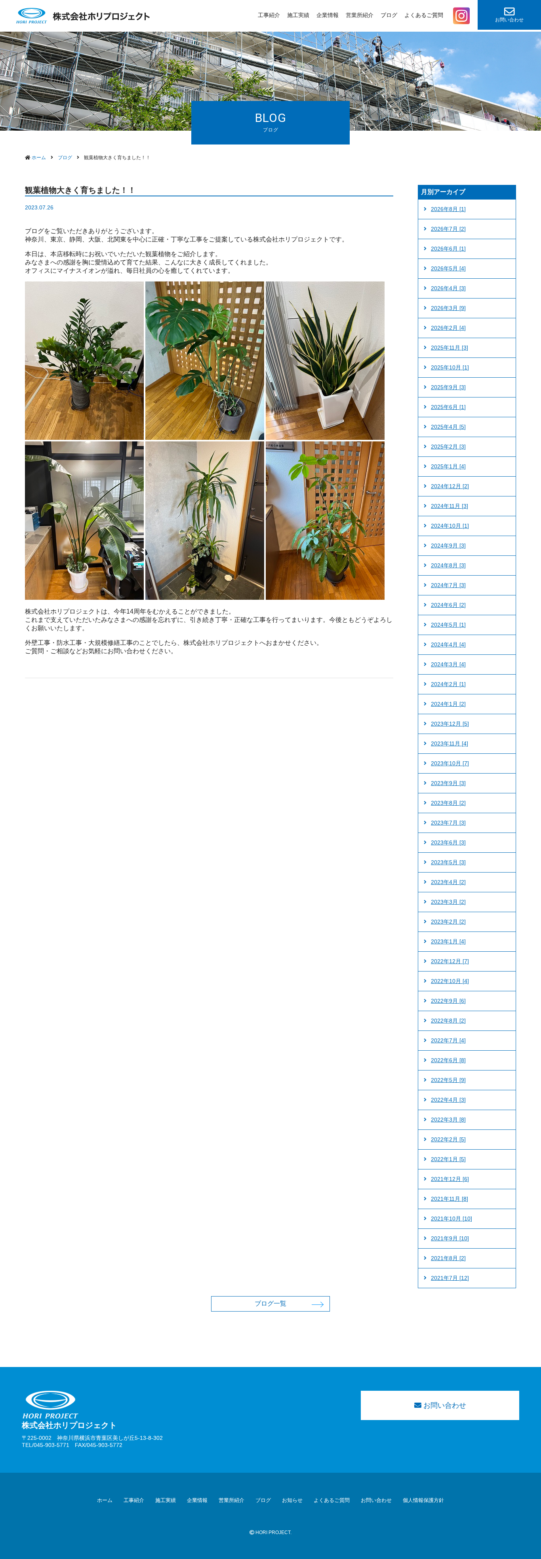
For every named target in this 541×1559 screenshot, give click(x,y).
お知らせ (292, 1500)
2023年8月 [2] (448, 803)
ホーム (104, 1500)
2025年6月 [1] (448, 407)
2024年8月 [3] (448, 565)
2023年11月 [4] (449, 743)
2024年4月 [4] (448, 644)
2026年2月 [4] (448, 328)
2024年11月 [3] (449, 506)
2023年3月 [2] (448, 902)
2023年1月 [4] (448, 941)
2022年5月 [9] (448, 1080)
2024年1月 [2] (448, 704)
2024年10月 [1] (450, 526)
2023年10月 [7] (450, 763)
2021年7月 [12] (450, 1278)
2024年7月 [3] (448, 585)
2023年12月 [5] (450, 724)
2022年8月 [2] (448, 1020)
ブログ (389, 15)
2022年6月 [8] (448, 1060)
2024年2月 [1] (448, 684)
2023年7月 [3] (448, 822)
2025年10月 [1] (450, 367)
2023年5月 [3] (448, 862)
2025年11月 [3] (449, 347)
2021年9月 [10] (450, 1238)
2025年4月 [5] (448, 427)
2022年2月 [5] (448, 1139)
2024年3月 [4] (448, 664)
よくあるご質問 (423, 15)
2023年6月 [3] (448, 842)
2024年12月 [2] (450, 486)
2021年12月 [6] (450, 1179)
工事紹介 (269, 15)
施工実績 (298, 15)
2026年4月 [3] (448, 288)
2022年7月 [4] (448, 1040)
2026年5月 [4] (448, 268)
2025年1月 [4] (448, 466)
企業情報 (327, 15)
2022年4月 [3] (448, 1100)
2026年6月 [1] (448, 248)
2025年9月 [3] (448, 387)
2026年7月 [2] (448, 229)
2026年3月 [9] (448, 308)
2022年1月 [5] (448, 1159)
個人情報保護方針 (423, 1500)
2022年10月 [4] (450, 981)
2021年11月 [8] (449, 1199)
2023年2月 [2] (448, 921)
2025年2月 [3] (448, 446)
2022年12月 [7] (450, 961)
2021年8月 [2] (448, 1258)
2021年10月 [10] (451, 1218)
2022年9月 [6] (448, 1001)
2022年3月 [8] (448, 1119)
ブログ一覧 (270, 1303)
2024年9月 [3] (448, 545)
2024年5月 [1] (448, 625)
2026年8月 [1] (448, 209)
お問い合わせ (509, 20)
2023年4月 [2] (448, 882)
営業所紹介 (359, 15)
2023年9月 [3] (448, 783)
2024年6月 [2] (448, 605)
